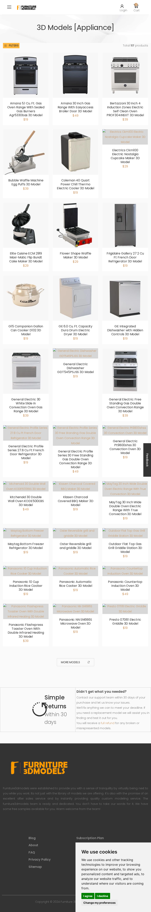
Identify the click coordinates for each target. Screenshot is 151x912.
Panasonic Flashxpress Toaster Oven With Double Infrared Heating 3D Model (26, 630)
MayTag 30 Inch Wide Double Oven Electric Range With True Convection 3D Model (125, 508)
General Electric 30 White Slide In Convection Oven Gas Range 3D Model (25, 405)
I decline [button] (102, 896)
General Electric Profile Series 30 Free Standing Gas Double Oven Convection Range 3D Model (75, 459)
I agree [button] (87, 896)
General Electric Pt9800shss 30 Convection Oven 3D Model (125, 447)
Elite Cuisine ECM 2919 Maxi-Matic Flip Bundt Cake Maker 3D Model (25, 257)
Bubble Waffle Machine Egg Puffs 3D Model (25, 182)
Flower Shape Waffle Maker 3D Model (75, 255)
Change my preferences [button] (99, 902)
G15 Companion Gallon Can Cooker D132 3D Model (25, 330)
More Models (70, 662)
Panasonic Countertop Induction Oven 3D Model (125, 586)
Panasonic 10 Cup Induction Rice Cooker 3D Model (25, 586)
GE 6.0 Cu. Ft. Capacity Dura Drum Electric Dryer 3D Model (75, 330)
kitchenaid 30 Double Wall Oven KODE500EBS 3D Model (26, 501)
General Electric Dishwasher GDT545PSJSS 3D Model (75, 368)
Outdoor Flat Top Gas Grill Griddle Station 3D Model (125, 548)
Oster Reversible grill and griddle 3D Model (75, 546)
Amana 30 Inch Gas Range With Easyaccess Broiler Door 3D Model (76, 107)
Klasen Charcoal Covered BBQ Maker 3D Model (75, 501)
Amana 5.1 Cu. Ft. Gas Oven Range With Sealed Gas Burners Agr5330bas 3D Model (25, 109)
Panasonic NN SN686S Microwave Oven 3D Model (75, 623)
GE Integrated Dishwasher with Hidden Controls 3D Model (125, 330)
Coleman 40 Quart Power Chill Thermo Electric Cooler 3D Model (75, 184)
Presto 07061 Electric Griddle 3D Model (125, 621)
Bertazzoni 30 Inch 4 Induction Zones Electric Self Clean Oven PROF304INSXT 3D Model (125, 109)
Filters (13, 45)
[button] (136, 7)
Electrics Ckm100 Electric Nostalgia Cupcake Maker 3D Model (125, 156)
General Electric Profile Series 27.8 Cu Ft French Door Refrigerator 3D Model (26, 452)
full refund (107, 723)
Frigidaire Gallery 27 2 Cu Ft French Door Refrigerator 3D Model (125, 257)
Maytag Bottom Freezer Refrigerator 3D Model (26, 546)
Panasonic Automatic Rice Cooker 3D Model (75, 584)
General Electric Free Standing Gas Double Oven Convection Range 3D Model (125, 405)
